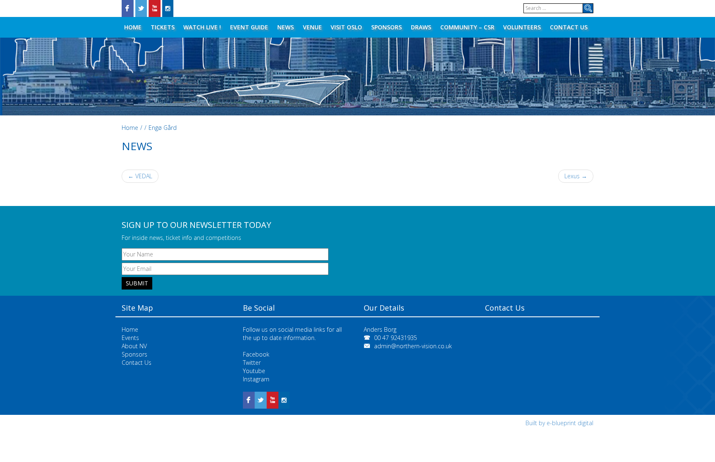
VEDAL (140, 176)
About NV (134, 346)
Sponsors (386, 27)
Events (130, 338)
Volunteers (522, 27)
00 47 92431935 (395, 338)
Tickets (163, 27)
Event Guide (249, 27)
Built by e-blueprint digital (559, 423)
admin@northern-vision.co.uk (413, 346)
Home (133, 27)
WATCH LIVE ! (202, 27)
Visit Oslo (346, 27)
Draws (421, 27)
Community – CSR (467, 27)
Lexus (575, 176)
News (285, 27)
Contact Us (569, 27)
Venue (312, 27)
